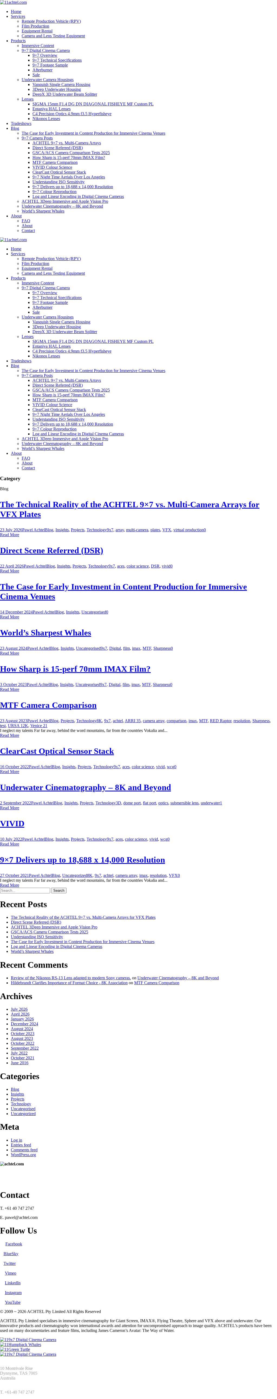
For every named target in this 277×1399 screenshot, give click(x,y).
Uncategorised (93, 612)
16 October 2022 (14, 766)
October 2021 (22, 1058)
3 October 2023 (13, 684)
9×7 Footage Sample (50, 65)
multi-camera (137, 530)
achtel (118, 720)
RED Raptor (220, 720)
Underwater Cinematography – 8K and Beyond (62, 206)
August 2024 (22, 1028)
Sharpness (162, 648)
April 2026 (20, 1014)
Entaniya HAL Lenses (51, 109)
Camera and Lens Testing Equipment (53, 36)
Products (18, 40)
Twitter (10, 1263)
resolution (241, 720)
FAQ (26, 220)
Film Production (35, 26)
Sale (36, 74)
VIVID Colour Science (52, 167)
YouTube (13, 1302)
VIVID (12, 823)
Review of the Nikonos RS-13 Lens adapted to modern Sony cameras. (71, 978)
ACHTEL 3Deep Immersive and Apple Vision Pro (65, 201)
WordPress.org (23, 1154)
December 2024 (24, 1024)
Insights (62, 530)
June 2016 (19, 1062)
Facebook (13, 1244)
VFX (166, 530)
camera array (153, 720)
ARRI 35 (133, 720)
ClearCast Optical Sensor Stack (59, 172)
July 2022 (19, 1053)
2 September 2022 (15, 803)
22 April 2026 (12, 566)
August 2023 (22, 1038)
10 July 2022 (11, 839)
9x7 (110, 530)
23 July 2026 (11, 530)
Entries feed (21, 1145)
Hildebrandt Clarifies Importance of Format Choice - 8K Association (69, 982)
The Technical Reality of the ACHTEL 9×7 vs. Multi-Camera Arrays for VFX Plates (83, 917)
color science (138, 566)
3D (118, 803)
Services (18, 16)
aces (120, 566)
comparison (176, 720)
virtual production (188, 530)
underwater (210, 803)
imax (136, 648)
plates (155, 530)
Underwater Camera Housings (48, 79)
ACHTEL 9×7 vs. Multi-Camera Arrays (66, 143)
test (3, 725)
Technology (97, 530)
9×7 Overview (44, 55)
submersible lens (184, 803)
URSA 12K (18, 725)
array (120, 530)
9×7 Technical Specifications (57, 60)
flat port (149, 803)
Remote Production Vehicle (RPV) (51, 21)
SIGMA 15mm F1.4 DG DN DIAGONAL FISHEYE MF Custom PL (93, 104)
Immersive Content (38, 45)
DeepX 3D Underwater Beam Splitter (64, 94)
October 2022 (22, 1043)
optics (163, 803)
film (126, 648)
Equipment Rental (37, 31)
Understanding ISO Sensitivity (58, 182)
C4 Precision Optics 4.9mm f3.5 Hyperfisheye (71, 113)
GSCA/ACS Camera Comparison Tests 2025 (71, 152)
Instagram (13, 1292)
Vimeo (10, 1273)
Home (16, 11)
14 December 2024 (16, 612)
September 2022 (25, 1048)
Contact (28, 230)
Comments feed (24, 1150)
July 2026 (19, 1009)
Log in (16, 1140)
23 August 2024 (13, 648)
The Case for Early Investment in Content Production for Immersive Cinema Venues (93, 133)
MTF (147, 648)
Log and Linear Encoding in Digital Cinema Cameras (78, 196)
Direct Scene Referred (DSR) (57, 147)
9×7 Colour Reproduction (54, 191)
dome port (132, 803)
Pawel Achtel (33, 530)
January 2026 (22, 1019)
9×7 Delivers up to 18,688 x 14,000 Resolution (72, 186)
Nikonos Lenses (46, 118)
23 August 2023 (13, 720)
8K (99, 720)
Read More (9, 534)
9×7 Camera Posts (37, 138)
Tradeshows (21, 123)
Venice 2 (37, 725)
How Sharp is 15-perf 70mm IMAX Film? (68, 157)
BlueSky (11, 1253)
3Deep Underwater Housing (56, 89)
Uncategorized (74, 875)
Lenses (28, 99)
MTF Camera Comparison (55, 162)
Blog (15, 128)
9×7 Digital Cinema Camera (46, 50)
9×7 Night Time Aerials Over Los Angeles (68, 177)
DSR (155, 566)
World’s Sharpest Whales (43, 211)
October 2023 (22, 1033)
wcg (170, 766)
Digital (115, 648)
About (16, 216)
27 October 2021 (14, 875)
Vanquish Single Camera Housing (61, 84)
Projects (77, 530)
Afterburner (42, 70)
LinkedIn (13, 1283)
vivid (166, 566)
